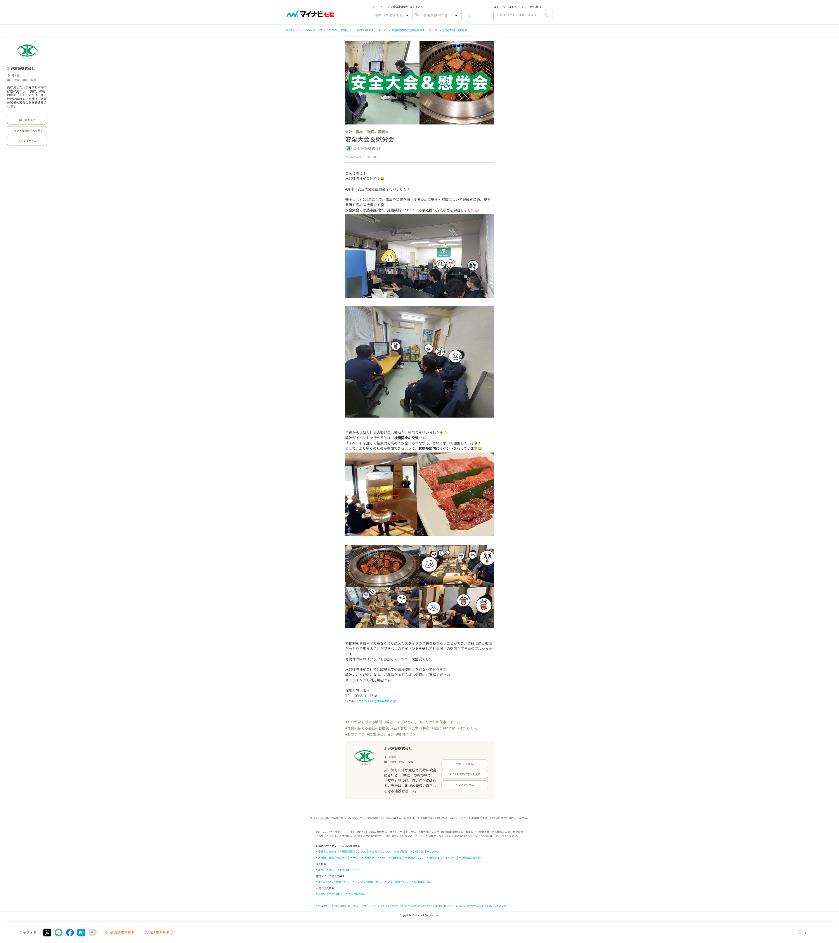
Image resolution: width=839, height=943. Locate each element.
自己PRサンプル (381, 851)
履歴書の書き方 (327, 851)
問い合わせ (392, 906)
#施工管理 (399, 728)
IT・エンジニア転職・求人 (333, 881)
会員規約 (323, 906)
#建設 (436, 728)
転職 (320, 869)
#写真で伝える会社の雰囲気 (367, 728)
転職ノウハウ (415, 857)
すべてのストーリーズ (371, 30)
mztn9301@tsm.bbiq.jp (377, 700)
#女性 (371, 734)
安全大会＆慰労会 (455, 30)
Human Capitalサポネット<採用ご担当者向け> (480, 906)
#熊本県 (449, 728)
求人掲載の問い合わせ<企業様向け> (425, 906)
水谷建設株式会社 (21, 68)
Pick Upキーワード (351, 869)
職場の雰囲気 (377, 132)
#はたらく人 (467, 728)
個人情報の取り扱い (346, 906)
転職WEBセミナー (472, 857)
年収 (355, 857)
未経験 (322, 893)
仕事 (382, 857)
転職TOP (292, 30)
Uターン (434, 851)
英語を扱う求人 (357, 893)
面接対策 (396, 857)
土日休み (337, 893)
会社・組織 (354, 132)
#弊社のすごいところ (401, 721)
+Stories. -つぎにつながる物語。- (327, 30)
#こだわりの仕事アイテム (440, 721)
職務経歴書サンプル (354, 851)
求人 (331, 869)
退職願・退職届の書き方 (332, 857)
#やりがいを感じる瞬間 (363, 721)
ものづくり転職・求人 (368, 881)
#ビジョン (386, 734)
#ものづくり (355, 734)
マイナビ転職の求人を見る (27, 130)
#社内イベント (407, 734)
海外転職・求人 (423, 881)
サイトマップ (372, 906)
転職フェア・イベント (442, 857)
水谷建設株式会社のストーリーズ (414, 30)
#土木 (413, 728)
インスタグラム (27, 141)
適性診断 (418, 851)
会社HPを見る (27, 120)
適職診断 (369, 857)
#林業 (425, 728)
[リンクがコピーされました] (93, 932)
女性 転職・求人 (397, 881)
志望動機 (402, 851)
